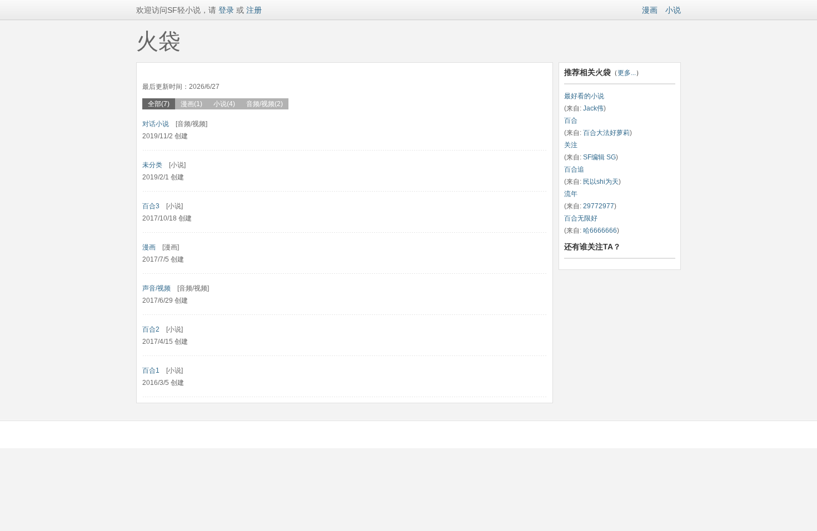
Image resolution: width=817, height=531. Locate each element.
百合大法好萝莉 (606, 133)
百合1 (151, 370)
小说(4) (224, 104)
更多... (626, 73)
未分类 (152, 165)
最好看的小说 (584, 96)
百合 (570, 120)
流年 (570, 194)
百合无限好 (580, 218)
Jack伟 (593, 108)
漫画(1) (191, 104)
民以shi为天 (601, 182)
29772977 (598, 206)
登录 (225, 10)
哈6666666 (600, 230)
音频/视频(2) (264, 104)
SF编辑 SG (599, 157)
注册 (254, 10)
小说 (673, 10)
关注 (570, 145)
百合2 (151, 329)
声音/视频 (156, 288)
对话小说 (155, 124)
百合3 (151, 206)
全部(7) (159, 104)
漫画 (649, 10)
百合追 (574, 169)
